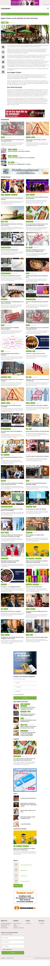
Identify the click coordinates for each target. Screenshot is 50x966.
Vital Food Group (11, 55)
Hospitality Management (6, 923)
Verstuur (25, 697)
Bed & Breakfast (4, 927)
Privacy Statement (17, 923)
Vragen (14, 924)
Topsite (47, 958)
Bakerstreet (38, 89)
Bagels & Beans (43, 57)
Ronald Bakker (24, 61)
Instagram (42, 923)
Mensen (7, 22)
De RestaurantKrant (5, 924)
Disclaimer (15, 926)
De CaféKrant (4, 926)
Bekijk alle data (18, 885)
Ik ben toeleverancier (19, 694)
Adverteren (28, 923)
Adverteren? (46, 4)
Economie (2, 22)
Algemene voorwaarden (18, 927)
